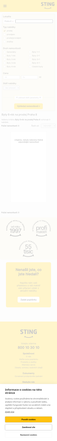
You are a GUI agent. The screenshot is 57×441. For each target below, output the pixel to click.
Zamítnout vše (28, 427)
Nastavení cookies (28, 435)
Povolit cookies (28, 419)
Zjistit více (9, 411)
